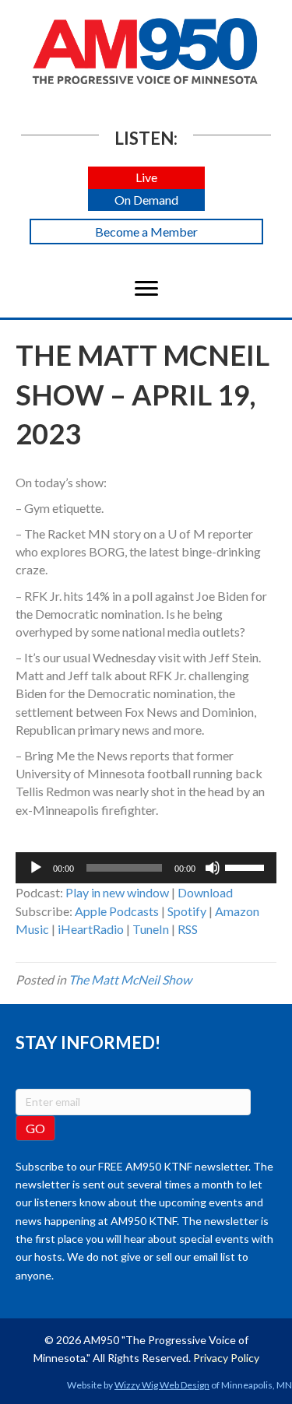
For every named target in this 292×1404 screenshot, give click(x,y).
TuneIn (150, 928)
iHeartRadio (91, 928)
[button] (146, 178)
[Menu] (146, 289)
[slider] (247, 866)
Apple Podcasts (117, 911)
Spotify (186, 911)
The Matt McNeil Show (130, 979)
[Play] (36, 868)
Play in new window (117, 892)
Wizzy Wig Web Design (161, 1385)
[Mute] (212, 868)
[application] (146, 867)
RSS (188, 928)
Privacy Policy (226, 1357)
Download (205, 892)
